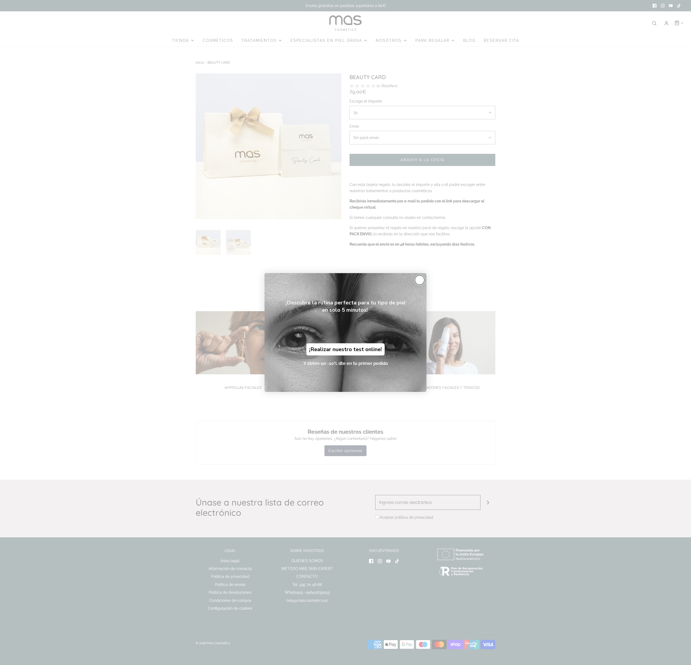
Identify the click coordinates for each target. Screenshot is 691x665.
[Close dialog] (419, 280)
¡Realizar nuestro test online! (345, 349)
